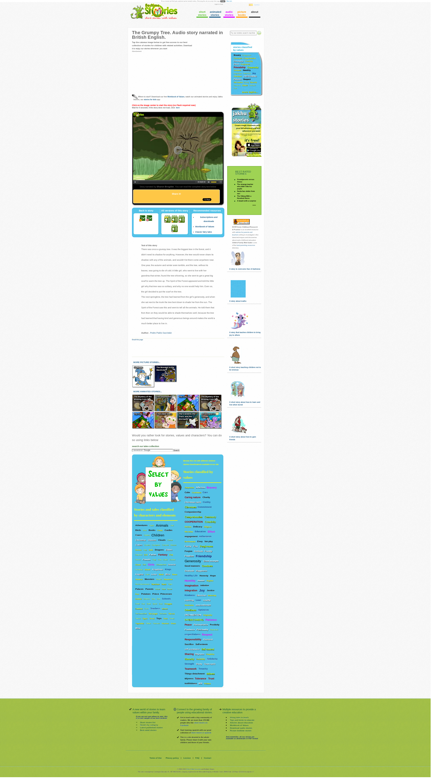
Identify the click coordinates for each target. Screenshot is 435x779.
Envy (200, 541)
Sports (155, 604)
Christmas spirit (193, 502)
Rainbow (147, 599)
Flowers (138, 560)
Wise (138, 628)
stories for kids (150, 100)
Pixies (164, 589)
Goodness (207, 565)
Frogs (154, 560)
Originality (208, 615)
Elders (169, 550)
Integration (191, 590)
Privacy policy (172, 758)
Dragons (159, 550)
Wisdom (207, 683)
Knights (139, 574)
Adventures (141, 525)
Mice (168, 574)
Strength (190, 664)
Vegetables (139, 623)
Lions (154, 574)
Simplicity (210, 654)
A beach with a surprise (246, 201)
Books (152, 530)
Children (147, 535)
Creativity (210, 521)
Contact (207, 758)
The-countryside (141, 613)
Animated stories (215, 13)
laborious (201, 595)
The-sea (171, 613)
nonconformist (203, 605)
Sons (143, 604)
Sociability (201, 659)
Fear (195, 546)
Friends (147, 559)
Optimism (204, 610)
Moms (174, 574)
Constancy (210, 516)
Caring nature (193, 497)
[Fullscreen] (221, 182)
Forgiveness (207, 546)
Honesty (204, 575)
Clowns (170, 540)
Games (165, 560)
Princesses (166, 594)
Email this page (137, 339)
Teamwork (191, 669)
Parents (149, 589)
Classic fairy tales (203, 232)
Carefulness (196, 492)
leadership (212, 595)
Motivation (189, 605)
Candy (160, 530)
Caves (138, 535)
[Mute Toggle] (209, 182)
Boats (145, 530)
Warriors (166, 623)
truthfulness (191, 683)
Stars (161, 604)
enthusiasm (205, 536)
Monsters (150, 579)
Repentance (214, 630)
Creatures (165, 545)
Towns (152, 618)
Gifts (145, 564)
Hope (213, 575)
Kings (168, 569)
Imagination (192, 585)
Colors (139, 545)
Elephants (139, 555)
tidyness (189, 678)
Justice (211, 590)
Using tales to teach (239, 718)
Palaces (139, 589)
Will (200, 683)
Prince (155, 594)
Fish (171, 555)
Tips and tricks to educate (242, 720)
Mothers (159, 579)
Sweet (147, 609)
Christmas (140, 540)
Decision (188, 527)
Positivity (215, 624)
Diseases (174, 545)
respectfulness (193, 634)
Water (173, 623)
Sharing (189, 654)
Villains (149, 623)
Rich (159, 599)
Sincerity (190, 659)
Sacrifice (189, 644)
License (187, 758)
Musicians (155, 584)
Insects (172, 564)
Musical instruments (142, 584)
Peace (188, 624)
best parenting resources (246, 245)
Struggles (168, 604)
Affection (200, 487)
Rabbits (138, 599)
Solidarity (212, 659)
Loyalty (207, 600)
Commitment (205, 507)
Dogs (145, 550)
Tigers (145, 618)
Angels (152, 525)
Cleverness (190, 507)
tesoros (165, 609)
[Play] (135, 182)
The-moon (163, 613)
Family (188, 546)
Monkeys (139, 579)
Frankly (208, 551)
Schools (166, 598)
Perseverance (201, 624)
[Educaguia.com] (241, 224)
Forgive (189, 551)
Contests (147, 545)
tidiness (211, 673)
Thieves (138, 618)
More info (229, 1)
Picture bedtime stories (240, 731)
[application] (178, 150)
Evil (146, 555)
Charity (207, 497)
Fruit (160, 560)
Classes (152, 540)
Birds (138, 530)
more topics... (250, 92)
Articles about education (241, 723)
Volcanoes (156, 623)
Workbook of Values (175, 97)
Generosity (193, 561)
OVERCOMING (194, 619)
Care (205, 492)
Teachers (155, 608)
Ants (172, 525)
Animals (162, 525)
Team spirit (210, 664)
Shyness (200, 654)
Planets (170, 589)
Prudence (190, 629)
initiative (204, 585)
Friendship (204, 556)
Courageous (156, 545)
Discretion (189, 532)
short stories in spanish (201, 733)
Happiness (202, 571)
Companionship (193, 512)
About (254, 11)
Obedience (191, 610)
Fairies (153, 554)
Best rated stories (148, 730)
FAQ (197, 758)
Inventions (139, 569)
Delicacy (198, 526)
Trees (165, 618)
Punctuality (203, 629)
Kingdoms (158, 569)
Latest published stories (151, 728)
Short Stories (202, 13)
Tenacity (203, 669)
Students (139, 609)
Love (199, 600)
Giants (138, 564)
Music (164, 584)
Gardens (172, 560)
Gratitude (190, 571)
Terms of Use (156, 758)
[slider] (214, 182)
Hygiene (210, 581)
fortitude (198, 551)
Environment (190, 541)
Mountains (168, 579)
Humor (201, 580)
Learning (189, 600)
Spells (149, 604)
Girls (151, 564)
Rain (154, 599)
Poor (137, 594)
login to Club (219, 4)
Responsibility (193, 639)
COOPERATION (194, 522)
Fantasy (163, 554)
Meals (161, 574)
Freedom (189, 556)
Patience (211, 619)
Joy (202, 590)
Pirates (158, 589)
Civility (207, 502)
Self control (207, 649)
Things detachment (195, 673)
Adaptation (190, 487)
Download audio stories (241, 728)
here (178, 108)
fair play (209, 541)
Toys (159, 618)
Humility (190, 580)
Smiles (137, 604)
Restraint (208, 639)
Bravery (212, 487)
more (254, 205)
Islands (148, 569)
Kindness (190, 595)
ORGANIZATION (193, 615)
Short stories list (147, 722)
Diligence (208, 527)
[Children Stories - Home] (152, 19)
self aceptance (192, 649)
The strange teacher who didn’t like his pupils (245, 186)
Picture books (241, 13)
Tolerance (201, 678)
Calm (188, 492)
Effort (212, 531)
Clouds (162, 540)
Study (199, 664)
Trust (211, 678)
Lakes (147, 574)
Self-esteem (202, 644)
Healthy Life (191, 575)
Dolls (151, 550)
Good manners (193, 566)
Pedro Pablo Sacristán (161, 333)
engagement (191, 536)
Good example (211, 561)
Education (200, 531)
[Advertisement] (155, 71)
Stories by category (149, 725)
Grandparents (161, 564)
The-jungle (153, 613)
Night (170, 584)
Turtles (172, 618)
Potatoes (146, 594)
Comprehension (194, 516)
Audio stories (229, 13)
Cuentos (257, 5)
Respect (207, 634)
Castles (169, 530)
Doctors (138, 550)
